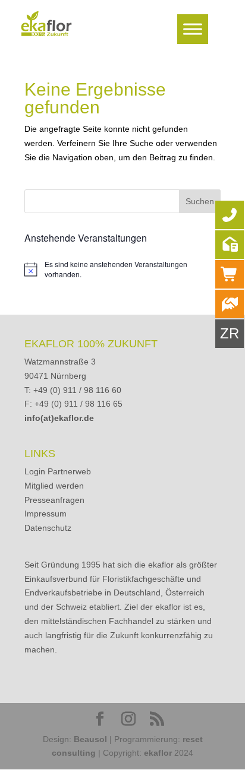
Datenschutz (47, 528)
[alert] (122, 269)
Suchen (200, 201)
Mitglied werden (54, 485)
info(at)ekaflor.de (59, 418)
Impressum (45, 513)
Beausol (90, 739)
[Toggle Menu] (192, 28)
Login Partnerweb (57, 471)
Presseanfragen (54, 500)
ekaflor (158, 753)
